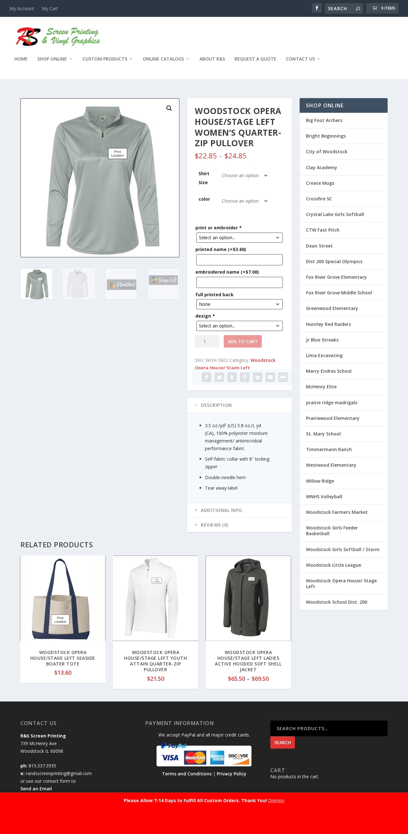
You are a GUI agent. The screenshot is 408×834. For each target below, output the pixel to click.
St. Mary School (323, 434)
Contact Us (300, 59)
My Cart (50, 8)
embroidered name (227, 272)
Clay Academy (321, 167)
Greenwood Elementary (332, 308)
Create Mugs (320, 183)
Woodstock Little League (333, 565)
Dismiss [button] (276, 800)
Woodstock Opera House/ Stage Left (341, 583)
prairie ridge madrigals (331, 402)
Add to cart (243, 341)
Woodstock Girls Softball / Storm (343, 549)
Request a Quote (255, 59)
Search (282, 742)
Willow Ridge (320, 481)
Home (21, 59)
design (205, 316)
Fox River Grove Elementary (336, 277)
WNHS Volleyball (324, 496)
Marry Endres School (329, 371)
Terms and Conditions (187, 774)
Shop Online (52, 59)
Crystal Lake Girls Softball (335, 214)
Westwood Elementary (331, 465)
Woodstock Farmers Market (337, 512)
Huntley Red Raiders (328, 324)
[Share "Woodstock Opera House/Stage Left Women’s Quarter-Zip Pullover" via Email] (270, 377)
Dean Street (319, 246)
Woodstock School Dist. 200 (336, 602)
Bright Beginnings (326, 136)
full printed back (214, 294)
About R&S (212, 59)
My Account (22, 8)
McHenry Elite (321, 387)
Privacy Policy (231, 774)
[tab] (239, 405)
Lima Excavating (324, 355)
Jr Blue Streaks (322, 340)
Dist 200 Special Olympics (334, 261)
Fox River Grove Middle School (339, 293)
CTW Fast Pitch (322, 230)
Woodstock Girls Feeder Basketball (332, 530)
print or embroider (218, 228)
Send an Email (36, 789)
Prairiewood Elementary (333, 418)
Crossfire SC (319, 199)
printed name (220, 249)
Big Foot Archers (324, 120)
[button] (169, 108)
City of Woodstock (326, 151)
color (204, 199)
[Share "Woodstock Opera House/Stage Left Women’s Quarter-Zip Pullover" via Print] (283, 377)
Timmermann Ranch (329, 449)
